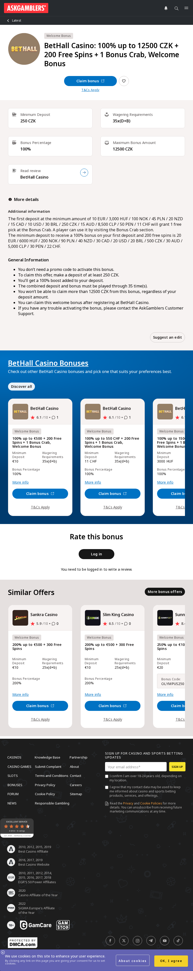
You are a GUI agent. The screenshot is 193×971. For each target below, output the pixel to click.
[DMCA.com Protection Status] (23, 942)
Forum (13, 794)
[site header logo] (26, 8)
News (12, 803)
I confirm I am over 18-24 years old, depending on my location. (146, 778)
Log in (96, 554)
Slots (13, 775)
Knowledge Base (47, 757)
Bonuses (15, 784)
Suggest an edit (167, 337)
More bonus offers (165, 591)
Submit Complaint (48, 766)
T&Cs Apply (90, 90)
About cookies (133, 961)
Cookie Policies (151, 803)
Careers (76, 784)
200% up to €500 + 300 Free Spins (37, 647)
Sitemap (76, 794)
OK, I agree (171, 961)
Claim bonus (87, 81)
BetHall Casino (34, 177)
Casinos (14, 757)
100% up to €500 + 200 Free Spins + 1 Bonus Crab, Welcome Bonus (37, 442)
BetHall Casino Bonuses (48, 362)
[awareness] (36, 925)
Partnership (78, 757)
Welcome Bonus (58, 36)
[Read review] (84, 173)
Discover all (21, 386)
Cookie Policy (45, 794)
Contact (75, 775)
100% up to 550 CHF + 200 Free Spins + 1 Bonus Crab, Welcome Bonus (112, 442)
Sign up (177, 767)
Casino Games (19, 766)
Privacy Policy (45, 784)
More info (20, 482)
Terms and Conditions (51, 775)
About (74, 766)
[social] (110, 940)
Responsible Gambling (52, 803)
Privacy (128, 803)
